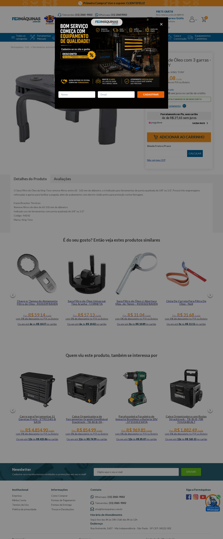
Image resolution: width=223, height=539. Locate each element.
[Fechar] (161, 24)
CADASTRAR (151, 94)
